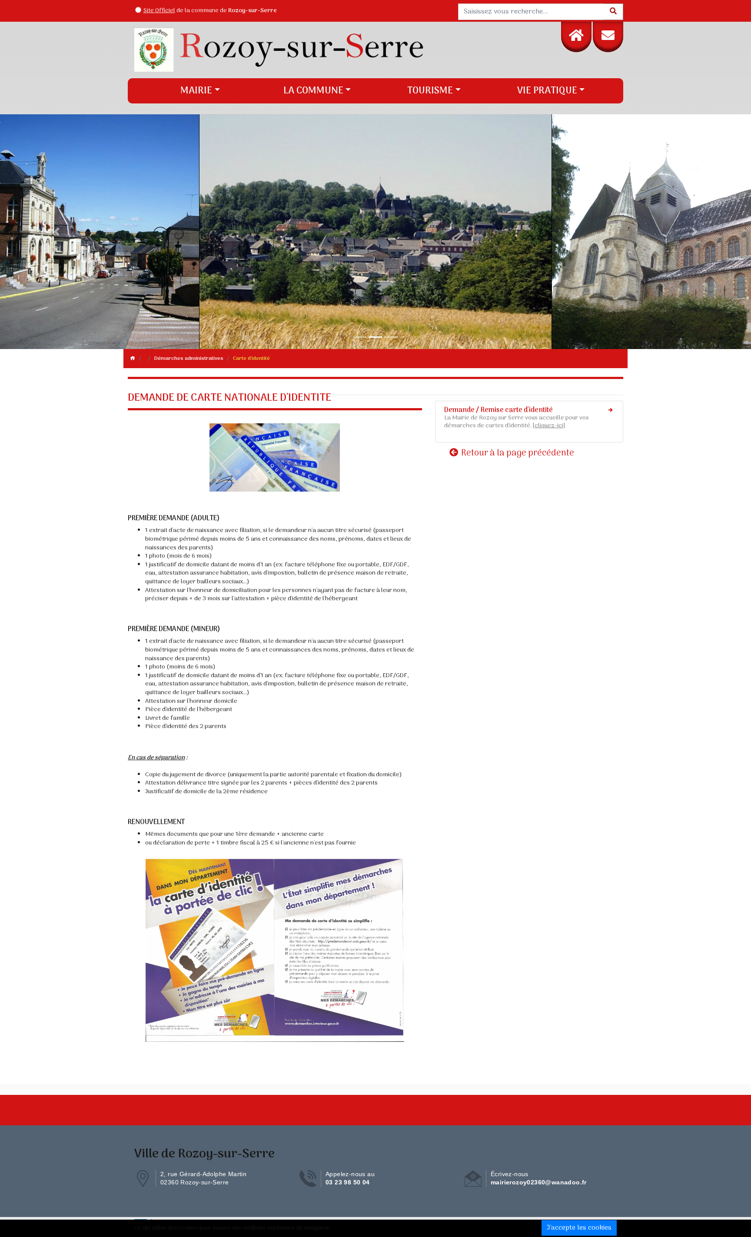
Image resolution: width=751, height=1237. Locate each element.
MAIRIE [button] (196, 91)
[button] (56, 231)
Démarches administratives (188, 358)
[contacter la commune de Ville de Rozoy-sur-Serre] (608, 37)
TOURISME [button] (430, 91)
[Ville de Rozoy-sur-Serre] (313, 50)
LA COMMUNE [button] (313, 91)
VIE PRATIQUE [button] (547, 91)
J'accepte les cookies (579, 1228)
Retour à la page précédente (516, 452)
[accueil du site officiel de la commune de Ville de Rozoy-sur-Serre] (576, 37)
